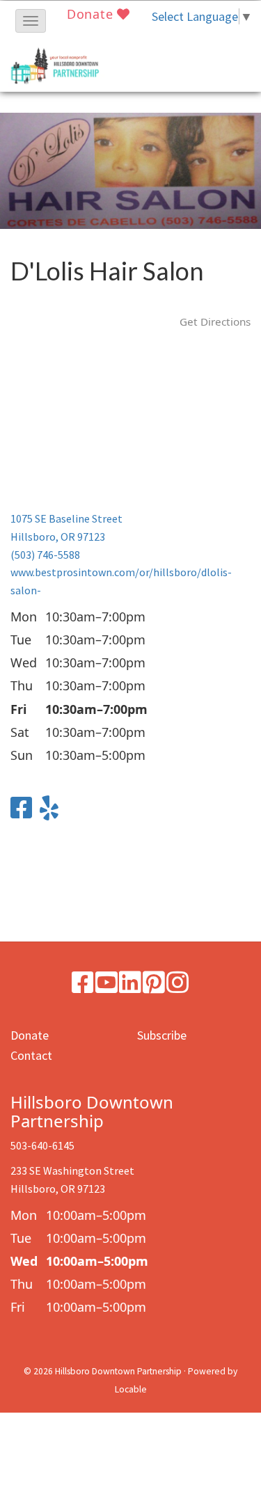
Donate (92, 14)
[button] (30, 21)
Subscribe (162, 1035)
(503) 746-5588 (45, 555)
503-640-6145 (42, 1145)
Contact (31, 1055)
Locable (131, 1389)
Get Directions (215, 321)
